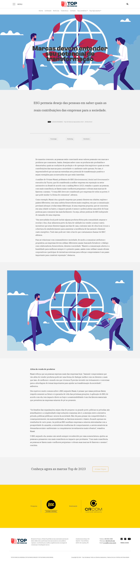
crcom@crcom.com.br (109, 543)
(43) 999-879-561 (110, 541)
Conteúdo (48, 11)
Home (41, 11)
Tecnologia (53, 139)
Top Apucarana (94, 11)
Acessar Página (100, 469)
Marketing (70, 139)
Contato (73, 11)
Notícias (56, 11)
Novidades (86, 139)
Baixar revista (125, 542)
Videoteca (64, 11)
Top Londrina (81, 11)
